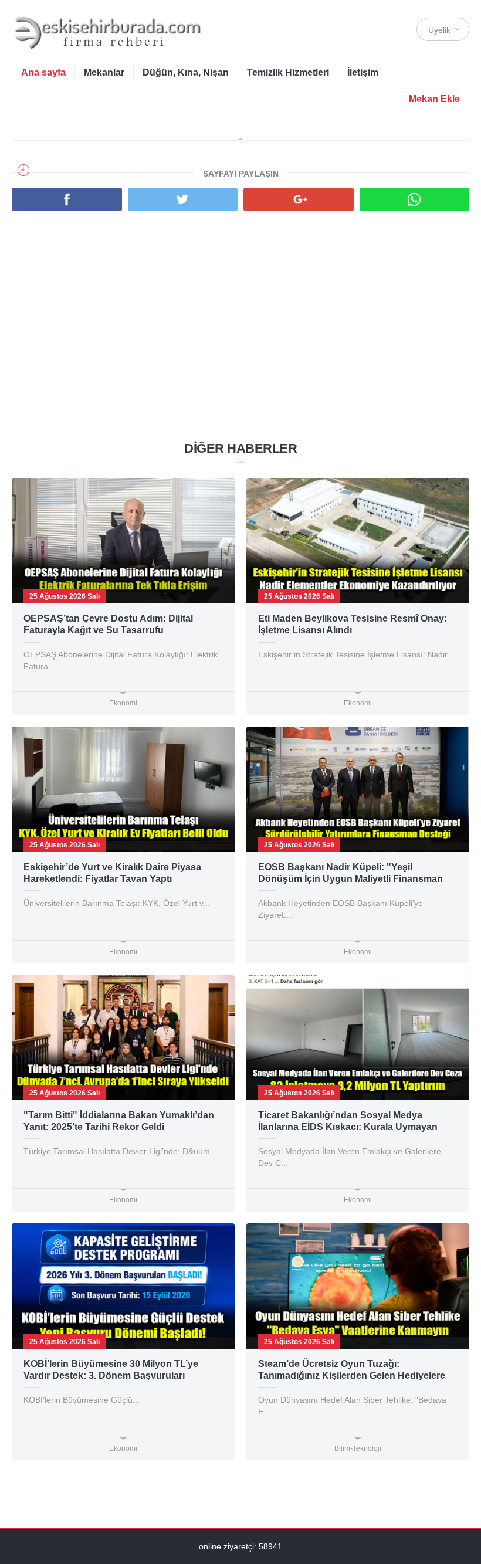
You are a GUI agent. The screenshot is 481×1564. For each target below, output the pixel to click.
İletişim (362, 72)
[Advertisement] (240, 305)
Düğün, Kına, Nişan (186, 72)
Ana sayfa (43, 72)
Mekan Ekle (434, 99)
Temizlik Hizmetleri (288, 72)
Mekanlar (104, 72)
